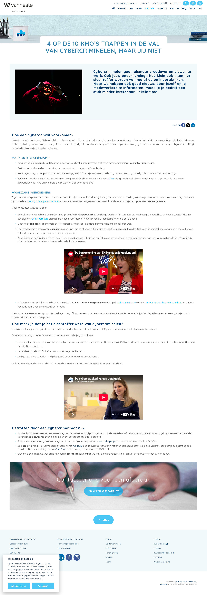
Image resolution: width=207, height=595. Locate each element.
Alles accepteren (18, 586)
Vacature (195, 8)
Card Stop (60, 449)
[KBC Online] (200, 3)
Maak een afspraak (101, 491)
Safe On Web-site (126, 302)
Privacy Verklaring (161, 562)
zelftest (111, 178)
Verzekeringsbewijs (126, 3)
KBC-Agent (180, 582)
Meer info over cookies (31, 578)
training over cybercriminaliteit (43, 201)
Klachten (157, 557)
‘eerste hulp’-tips (107, 441)
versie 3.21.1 (191, 582)
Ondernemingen (113, 544)
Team (139, 8)
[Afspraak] (193, 3)
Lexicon (145, 3)
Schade (162, 8)
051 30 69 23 (16, 553)
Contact (175, 3)
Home (108, 539)
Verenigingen (112, 553)
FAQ (184, 8)
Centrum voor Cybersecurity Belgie (162, 302)
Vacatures (160, 3)
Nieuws (149, 8)
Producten (125, 8)
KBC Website (159, 544)
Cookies (157, 548)
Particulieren (111, 548)
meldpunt (78, 445)
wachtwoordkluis (39, 218)
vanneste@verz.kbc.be (68, 544)
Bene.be (163, 584)
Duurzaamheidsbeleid (163, 553)
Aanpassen (43, 586)
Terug (105, 519)
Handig (174, 8)
